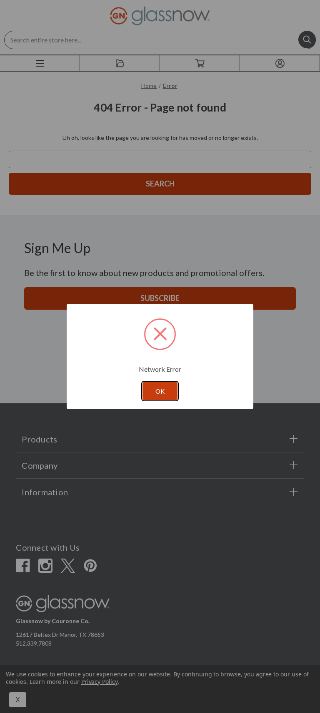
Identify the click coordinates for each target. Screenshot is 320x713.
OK (160, 391)
